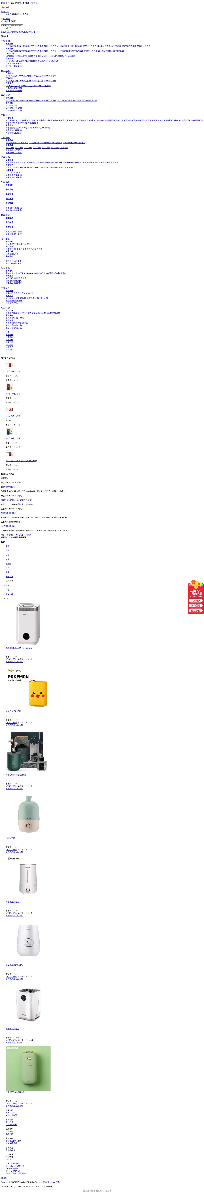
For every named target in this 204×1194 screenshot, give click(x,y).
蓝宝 (7, 555)
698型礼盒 (46, 148)
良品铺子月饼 (112, 120)
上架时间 (9, 594)
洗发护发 (23, 293)
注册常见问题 (11, 1115)
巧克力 (17, 172)
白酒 (12, 254)
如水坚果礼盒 (112, 163)
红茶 (12, 249)
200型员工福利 (12, 76)
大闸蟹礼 (9, 145)
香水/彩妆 (16, 298)
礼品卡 (4, 32)
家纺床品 (9, 315)
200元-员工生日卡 (28, 86)
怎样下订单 (10, 1113)
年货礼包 (9, 165)
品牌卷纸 (9, 293)
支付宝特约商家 (12, 1163)
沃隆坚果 (102, 163)
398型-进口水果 (38, 61)
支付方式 (9, 1122)
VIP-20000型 (69, 56)
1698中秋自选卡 (89, 46)
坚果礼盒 (9, 160)
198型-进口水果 (12, 61)
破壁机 (51, 273)
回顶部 (4, 1178)
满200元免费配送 (13, 1171)
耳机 (7, 323)
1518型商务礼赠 (77, 101)
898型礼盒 (55, 148)
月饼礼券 (9, 125)
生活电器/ (10, 325)
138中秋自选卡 (116, 46)
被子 (14, 318)
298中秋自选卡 (24, 46)
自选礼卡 (9, 44)
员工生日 (9, 83)
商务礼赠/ (10, 108)
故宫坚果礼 (18, 163)
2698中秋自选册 (90, 51)
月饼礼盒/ (10, 130)
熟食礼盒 (9, 194)
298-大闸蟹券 (11, 143)
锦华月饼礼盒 (90, 120)
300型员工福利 (24, 76)
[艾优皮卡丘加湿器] (28, 709)
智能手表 (18, 323)
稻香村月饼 (57, 120)
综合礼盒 (30, 249)
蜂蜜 (12, 244)
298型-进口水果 (25, 61)
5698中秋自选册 (118, 51)
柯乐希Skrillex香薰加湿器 (16, 775)
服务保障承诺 (11, 1143)
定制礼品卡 (10, 1150)
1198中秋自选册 (63, 51)
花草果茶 (38, 249)
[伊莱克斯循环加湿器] (28, 963)
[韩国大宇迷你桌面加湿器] (28, 1090)
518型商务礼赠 (37, 101)
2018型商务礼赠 (90, 101)
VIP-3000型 (38, 56)
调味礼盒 (9, 227)
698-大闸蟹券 (68, 143)
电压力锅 (22, 273)
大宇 (7, 572)
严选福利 (9, 78)
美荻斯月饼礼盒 (166, 120)
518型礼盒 (64, 148)
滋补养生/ (10, 261)
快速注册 (33, 3)
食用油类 (9, 218)
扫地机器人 (16, 313)
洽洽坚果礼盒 (92, 163)
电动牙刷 (36, 298)
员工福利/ (10, 88)
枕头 (22, 318)
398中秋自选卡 (37, 46)
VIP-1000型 (19, 56)
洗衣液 (16, 293)
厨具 (20, 278)
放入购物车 (18, 662)
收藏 (3, 3)
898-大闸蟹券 (79, 143)
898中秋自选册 (50, 51)
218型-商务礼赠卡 (13, 416)
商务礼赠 (19, 32)
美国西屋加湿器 (12, 902)
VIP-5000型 (48, 56)
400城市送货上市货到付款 (16, 1173)
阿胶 (16, 244)
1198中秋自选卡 (76, 46)
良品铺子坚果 (29, 163)
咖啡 (12, 172)
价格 (7, 585)
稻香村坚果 (70, 163)
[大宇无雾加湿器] (28, 1027)
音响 (12, 323)
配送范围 (9, 1134)
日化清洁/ (10, 301)
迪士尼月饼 (10, 123)
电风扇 (40, 313)
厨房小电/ (10, 281)
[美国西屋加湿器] (28, 900)
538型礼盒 (28, 148)
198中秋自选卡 (12, 46)
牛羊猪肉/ (10, 208)
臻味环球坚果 (80, 163)
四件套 (8, 318)
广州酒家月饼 (35, 120)
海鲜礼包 (9, 189)
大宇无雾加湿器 (12, 1029)
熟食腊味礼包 (23, 167)
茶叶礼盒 (9, 246)
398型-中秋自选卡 (13, 438)
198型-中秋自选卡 (13, 372)
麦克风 (25, 323)
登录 (27, 3)
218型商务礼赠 (12, 101)
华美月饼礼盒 (33, 123)
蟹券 (31, 32)
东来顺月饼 (101, 120)
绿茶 (7, 249)
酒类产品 (9, 251)
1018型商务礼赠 (63, 101)
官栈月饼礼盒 (153, 120)
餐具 (16, 278)
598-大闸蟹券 (56, 143)
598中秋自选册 (37, 51)
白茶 (24, 249)
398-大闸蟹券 (22, 143)
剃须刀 (29, 298)
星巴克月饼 (67, 120)
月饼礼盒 (9, 118)
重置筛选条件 (6, 537)
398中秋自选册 (24, 51)
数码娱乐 (9, 320)
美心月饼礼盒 (11, 120)
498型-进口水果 (52, 61)
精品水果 (9, 199)
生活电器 (9, 311)
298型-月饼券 (33, 128)
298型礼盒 (10, 148)
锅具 (7, 278)
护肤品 (8, 298)
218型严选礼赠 (12, 81)
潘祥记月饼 (178, 120)
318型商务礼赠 (24, 101)
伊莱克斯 (9, 577)
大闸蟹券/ (10, 150)
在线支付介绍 (11, 1125)
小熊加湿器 (10, 838)
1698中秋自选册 (77, 51)
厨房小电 (9, 271)
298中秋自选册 (12, 51)
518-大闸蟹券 (34, 143)
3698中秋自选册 (104, 51)
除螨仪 (34, 313)
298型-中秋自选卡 (13, 394)
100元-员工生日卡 (13, 86)
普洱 (16, 249)
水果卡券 (9, 58)
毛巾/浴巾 (45, 298)
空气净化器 (26, 313)
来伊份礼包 (60, 163)
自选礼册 (9, 49)
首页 (3, 535)
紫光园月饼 (188, 120)
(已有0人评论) (11, 659)
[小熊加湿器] (28, 836)
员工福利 (11, 32)
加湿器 (57, 313)
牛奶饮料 (9, 256)
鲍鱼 (29, 244)
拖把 (52, 313)
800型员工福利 (50, 76)
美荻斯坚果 (50, 163)
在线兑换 (5, 7)
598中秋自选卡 (50, 46)
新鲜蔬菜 (9, 203)
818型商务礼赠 (50, 101)
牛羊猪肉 (9, 185)
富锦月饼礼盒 (141, 120)
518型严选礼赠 (37, 81)
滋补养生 (9, 241)
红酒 (7, 254)
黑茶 (20, 249)
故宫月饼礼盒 (23, 120)
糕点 (7, 172)
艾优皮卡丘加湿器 (13, 711)
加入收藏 (9, 662)
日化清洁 (9, 291)
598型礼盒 (37, 148)
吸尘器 (8, 313)
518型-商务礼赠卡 (8, 513)
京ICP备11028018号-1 (52, 1182)
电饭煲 (14, 273)
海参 (20, 244)
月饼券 (26, 32)
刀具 (12, 278)
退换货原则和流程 (13, 1141)
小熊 (7, 568)
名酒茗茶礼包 (68, 167)
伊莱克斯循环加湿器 (14, 965)
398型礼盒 (19, 148)
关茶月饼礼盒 (21, 123)
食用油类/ (10, 232)
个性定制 (9, 103)
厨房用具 (9, 276)
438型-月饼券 (44, 128)
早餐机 (57, 273)
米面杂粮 (9, 222)
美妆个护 (9, 296)
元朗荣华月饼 (78, 120)
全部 (7, 546)
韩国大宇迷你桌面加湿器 (16, 1092)
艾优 (7, 559)
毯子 (18, 318)
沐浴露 (31, 293)
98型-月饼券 (11, 128)
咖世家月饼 (123, 120)
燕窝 (7, 244)
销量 (7, 590)
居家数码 (10, 535)
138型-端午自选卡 (8, 487)
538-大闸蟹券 (45, 143)
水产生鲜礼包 (35, 167)
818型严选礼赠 (50, 81)
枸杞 (24, 244)
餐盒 (24, 278)
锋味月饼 (132, 120)
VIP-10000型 (59, 56)
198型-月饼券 (21, 128)
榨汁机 (63, 273)
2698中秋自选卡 (103, 46)
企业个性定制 (11, 106)
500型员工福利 (37, 76)
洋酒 (16, 254)
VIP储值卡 (10, 54)
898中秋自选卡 (63, 46)
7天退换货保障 (12, 1168)
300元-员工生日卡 (43, 86)
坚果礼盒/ (10, 175)
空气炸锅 (44, 273)
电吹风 (23, 298)
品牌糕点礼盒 (11, 167)
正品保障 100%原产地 (15, 1166)
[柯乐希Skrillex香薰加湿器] (28, 773)
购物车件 (5, 12)
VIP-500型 (10, 56)
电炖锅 (8, 273)
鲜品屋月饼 (198, 120)
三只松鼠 (9, 163)
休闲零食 (9, 170)
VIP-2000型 (29, 56)
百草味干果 (40, 163)
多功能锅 (30, 273)
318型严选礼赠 (24, 81)
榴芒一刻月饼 (46, 120)
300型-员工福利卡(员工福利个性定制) (21, 461)
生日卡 (36, 32)
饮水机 (47, 313)
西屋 (7, 551)
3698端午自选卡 (129, 46)
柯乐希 (8, 564)
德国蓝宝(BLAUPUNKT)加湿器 (19, 648)
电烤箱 (37, 273)
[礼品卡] (5, 19)
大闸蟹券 (9, 140)
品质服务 (9, 1132)
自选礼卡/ (10, 63)
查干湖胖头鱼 (56, 167)
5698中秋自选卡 (143, 46)
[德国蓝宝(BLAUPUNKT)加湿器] (28, 646)
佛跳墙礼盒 (46, 167)
